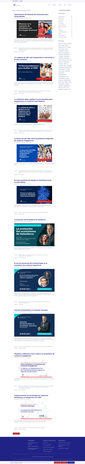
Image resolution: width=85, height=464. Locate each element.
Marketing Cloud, (32, 130)
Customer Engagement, (38, 131)
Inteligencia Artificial (67, 80)
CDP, (46, 130)
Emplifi (64, 87)
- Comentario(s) (28, 18)
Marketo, (25, 301)
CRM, (29, 49)
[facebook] (14, 1)
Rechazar (64, 462)
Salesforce (69, 43)
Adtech (65, 65)
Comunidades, (25, 49)
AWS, (39, 170)
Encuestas (68, 69)
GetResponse (61, 85)
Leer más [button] (15, 44)
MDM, (48, 130)
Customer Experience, (46, 49)
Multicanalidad (69, 65)
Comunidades (61, 58)
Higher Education (66, 54)
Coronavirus (61, 43)
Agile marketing (61, 18)
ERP (69, 89)
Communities (60, 23)
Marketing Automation (62, 26)
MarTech (59, 33)
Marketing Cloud (61, 47)
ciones (38, 456)
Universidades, (21, 49)
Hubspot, (28, 130)
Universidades (61, 56)
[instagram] (17, 1)
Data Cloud (66, 89)
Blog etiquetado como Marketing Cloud (22, 10)
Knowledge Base (66, 58)
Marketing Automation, (39, 49)
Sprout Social (61, 80)
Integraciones (43, 427)
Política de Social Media (49, 456)
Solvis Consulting (21, 51)
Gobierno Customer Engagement (63, 448)
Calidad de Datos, (21, 131)
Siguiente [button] (16, 433)
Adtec (67, 87)
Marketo (66, 45)
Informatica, (21, 130)
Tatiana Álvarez (23, 311)
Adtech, (42, 387)
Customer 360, (32, 131)
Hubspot (60, 45)
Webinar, (20, 387)
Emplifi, (51, 49)
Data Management (61, 35)
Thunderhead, (34, 346)
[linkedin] (13, 1)
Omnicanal (60, 442)
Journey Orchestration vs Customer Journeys (31, 310)
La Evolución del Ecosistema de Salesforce (30, 220)
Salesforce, (24, 130)
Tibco (67, 76)
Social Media (60, 21)
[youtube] (20, 1)
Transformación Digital (62, 37)
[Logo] (17, 4)
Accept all (71, 462)
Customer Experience (62, 69)
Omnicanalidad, (32, 49)
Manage (57, 462)
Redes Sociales (23, 50)
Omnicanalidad (61, 67)
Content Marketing (62, 78)
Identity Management (62, 76)
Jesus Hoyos (23, 18)
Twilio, (43, 131)
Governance (60, 30)
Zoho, (36, 130)
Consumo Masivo (66, 56)
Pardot (63, 45)
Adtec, (20, 50)
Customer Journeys (48, 131)
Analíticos (65, 63)
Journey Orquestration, (41, 130)
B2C (61, 87)
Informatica (65, 43)
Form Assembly (61, 50)
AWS (65, 47)
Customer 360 (21, 304)
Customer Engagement (22, 257)
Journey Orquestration (65, 52)
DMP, (50, 130)
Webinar (60, 52)
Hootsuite (68, 47)
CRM (59, 28)
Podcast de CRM (45, 212)
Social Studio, (30, 427)
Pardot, (31, 170)
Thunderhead (61, 54)
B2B (59, 87)
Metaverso (67, 78)
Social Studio (67, 50)
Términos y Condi (34, 456)
